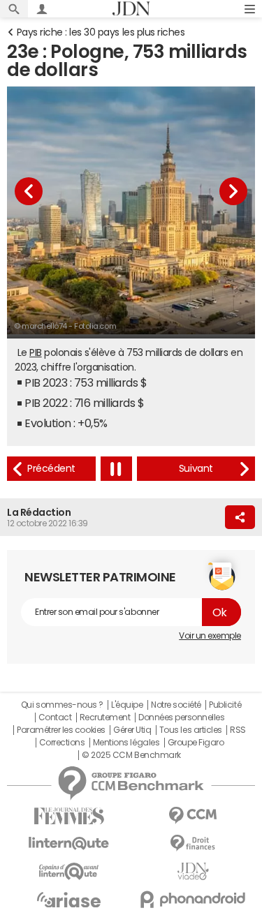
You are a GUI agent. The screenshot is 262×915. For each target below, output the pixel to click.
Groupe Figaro (196, 742)
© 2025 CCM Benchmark (131, 755)
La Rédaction (39, 512)
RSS (238, 730)
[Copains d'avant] (69, 871)
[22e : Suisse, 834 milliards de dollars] (51, 468)
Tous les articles (190, 730)
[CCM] (193, 815)
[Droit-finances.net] (193, 843)
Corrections (62, 742)
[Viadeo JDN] (193, 871)
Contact (55, 717)
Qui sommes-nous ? (62, 705)
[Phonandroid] (193, 899)
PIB (35, 352)
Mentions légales (126, 742)
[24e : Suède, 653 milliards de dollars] (196, 468)
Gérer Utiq (132, 730)
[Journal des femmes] (69, 816)
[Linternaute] (69, 843)
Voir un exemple (210, 636)
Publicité (225, 705)
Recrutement (105, 717)
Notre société (176, 705)
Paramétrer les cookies (61, 730)
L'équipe (127, 705)
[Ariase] (69, 899)
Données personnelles (181, 717)
